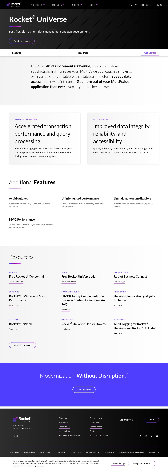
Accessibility (45, 452)
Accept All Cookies (142, 463)
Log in (151, 419)
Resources (63, 422)
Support (146, 4)
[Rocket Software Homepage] (13, 5)
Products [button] (56, 4)
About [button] (91, 4)
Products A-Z (64, 426)
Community (95, 422)
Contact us (94, 431)
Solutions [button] (36, 4)
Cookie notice (60, 452)
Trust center (14, 452)
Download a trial (16, 281)
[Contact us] (136, 4)
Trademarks (109, 452)
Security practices (93, 452)
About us (63, 418)
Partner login (119, 281)
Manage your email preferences (131, 452)
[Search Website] (130, 4)
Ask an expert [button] (84, 389)
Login (158, 4)
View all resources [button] (22, 345)
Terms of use (76, 452)
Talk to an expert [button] (22, 41)
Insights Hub (64, 431)
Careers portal (96, 426)
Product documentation (69, 435)
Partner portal (96, 418)
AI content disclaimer (99, 435)
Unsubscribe (154, 452)
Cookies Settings (118, 463)
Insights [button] (75, 4)
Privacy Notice (29, 452)
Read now (13, 305)
